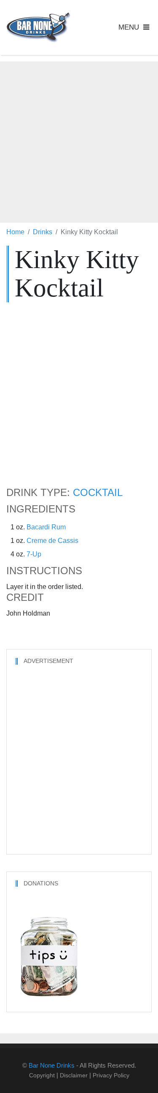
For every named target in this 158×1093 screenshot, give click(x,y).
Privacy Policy (111, 1075)
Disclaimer (74, 1075)
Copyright (42, 1075)
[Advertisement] (79, 140)
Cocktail (98, 492)
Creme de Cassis (52, 540)
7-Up (34, 554)
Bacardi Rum (46, 527)
